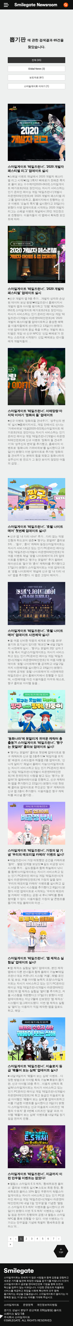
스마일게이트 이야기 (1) (36, 86)
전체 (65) (36, 60)
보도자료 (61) (36, 77)
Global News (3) (36, 68)
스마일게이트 (11, 1304)
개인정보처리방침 (47, 1304)
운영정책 (28, 1304)
